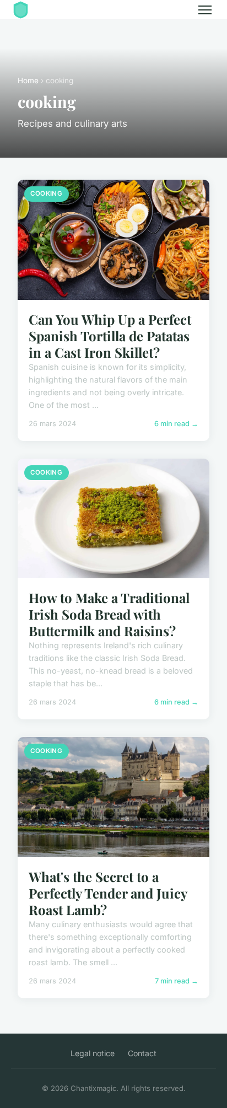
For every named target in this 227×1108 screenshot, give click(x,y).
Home (28, 80)
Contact (142, 1053)
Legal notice (93, 1053)
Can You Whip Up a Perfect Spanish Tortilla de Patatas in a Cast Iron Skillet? (110, 335)
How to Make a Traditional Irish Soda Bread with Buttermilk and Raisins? (109, 614)
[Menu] (205, 10)
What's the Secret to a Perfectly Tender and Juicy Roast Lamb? (108, 893)
